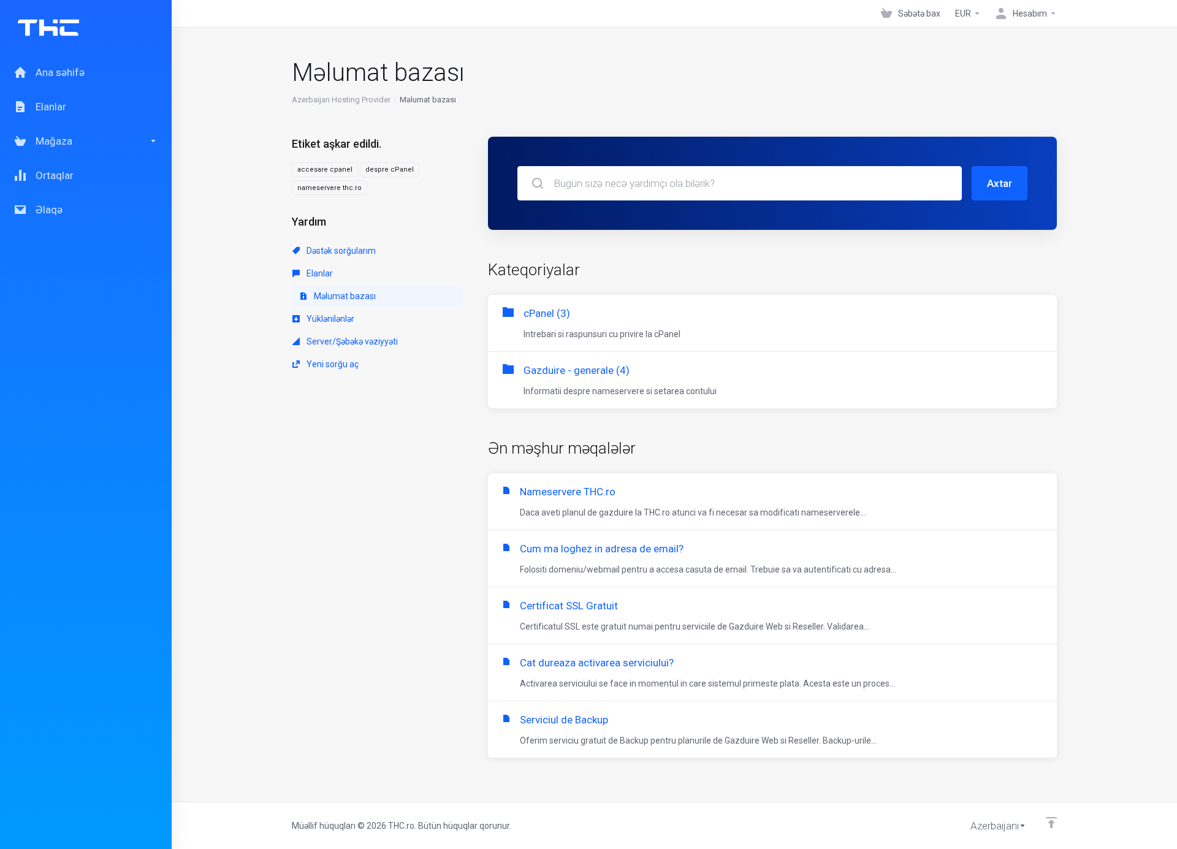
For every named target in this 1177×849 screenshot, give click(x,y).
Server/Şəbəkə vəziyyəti (351, 341)
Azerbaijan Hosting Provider (341, 99)
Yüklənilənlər (329, 319)
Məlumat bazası (344, 296)
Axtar (999, 183)
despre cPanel (389, 169)
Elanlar (319, 273)
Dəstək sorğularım (340, 251)
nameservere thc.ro (329, 188)
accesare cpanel (324, 169)
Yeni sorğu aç (332, 364)
